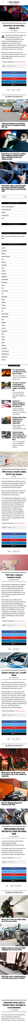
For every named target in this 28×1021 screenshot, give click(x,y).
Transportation (5, 351)
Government (4, 297)
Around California (6, 256)
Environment (4, 282)
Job (2, 311)
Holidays (4, 302)
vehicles (18, 739)
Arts (3, 259)
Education (4, 274)
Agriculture (4, 251)
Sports (3, 342)
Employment (4, 276)
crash (12, 885)
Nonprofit (4, 322)
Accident (14, 30)
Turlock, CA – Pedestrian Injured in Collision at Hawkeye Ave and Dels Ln (18, 403)
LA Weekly (18, 858)
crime (3, 268)
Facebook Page (5, 215)
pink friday (16, 649)
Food (3, 288)
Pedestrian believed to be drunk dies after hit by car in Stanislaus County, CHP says (13, 125)
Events (3, 285)
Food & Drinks (5, 291)
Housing (3, 305)
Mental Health (5, 317)
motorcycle (18, 885)
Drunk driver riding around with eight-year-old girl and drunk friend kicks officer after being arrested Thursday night (14, 188)
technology (4, 348)
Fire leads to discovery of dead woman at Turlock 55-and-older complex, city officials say (19, 386)
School (3, 339)
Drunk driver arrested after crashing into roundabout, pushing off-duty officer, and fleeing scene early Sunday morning (14, 156)
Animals (3, 254)
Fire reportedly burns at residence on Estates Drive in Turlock (19, 371)
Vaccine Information (6, 209)
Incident (3, 308)
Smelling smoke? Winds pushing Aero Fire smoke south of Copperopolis (19, 420)
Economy (4, 271)
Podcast (3, 328)
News (3, 319)
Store (3, 218)
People (3, 325)
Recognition (4, 331)
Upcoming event (5, 354)
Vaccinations (5, 357)
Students (4, 345)
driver (13, 90)
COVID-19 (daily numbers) (8, 207)
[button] (24, 196)
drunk (18, 90)
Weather (4, 212)
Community (4, 265)
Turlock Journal (20, 523)
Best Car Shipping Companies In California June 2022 (12, 804)
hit (13, 739)
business (4, 262)
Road (3, 334)
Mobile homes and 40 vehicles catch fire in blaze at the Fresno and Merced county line (14, 774)
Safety (3, 337)
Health (3, 299)
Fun (2, 294)
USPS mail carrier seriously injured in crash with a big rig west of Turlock (14, 977)
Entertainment (5, 279)
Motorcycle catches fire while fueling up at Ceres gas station (14, 920)
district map (16, 551)
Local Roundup (5, 314)
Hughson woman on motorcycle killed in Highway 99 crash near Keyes (14, 949)
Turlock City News (20, 62)
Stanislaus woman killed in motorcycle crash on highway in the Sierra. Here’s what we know (19, 435)
